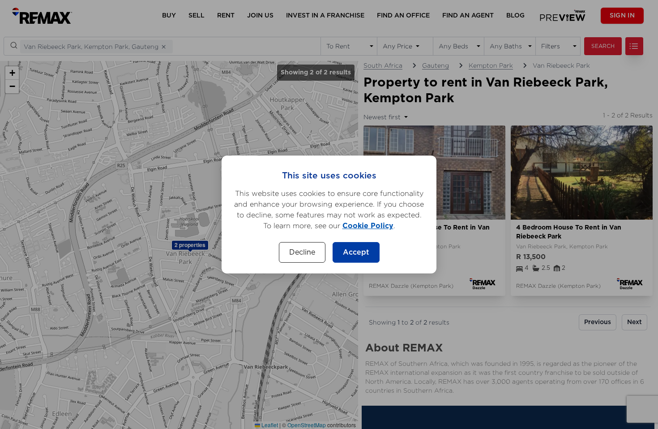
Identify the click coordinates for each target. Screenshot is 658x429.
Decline (302, 252)
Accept (356, 252)
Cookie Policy (367, 226)
